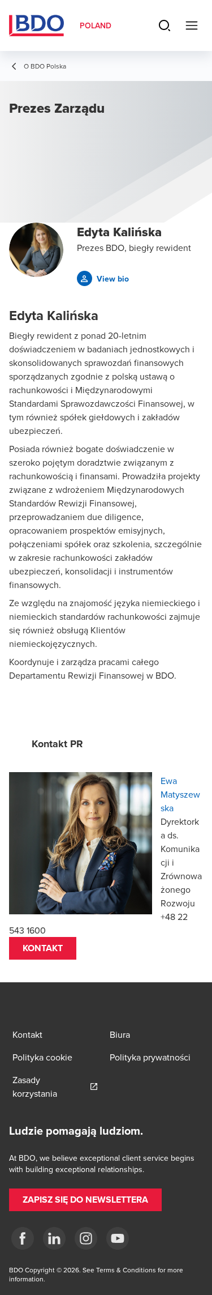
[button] (103, 278)
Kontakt (43, 948)
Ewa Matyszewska (180, 794)
